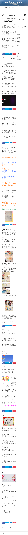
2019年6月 (18, 41)
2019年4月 (18, 42)
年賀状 (3, 415)
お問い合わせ (13, 7)
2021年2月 (18, 38)
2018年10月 (18, 45)
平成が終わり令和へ (6, 330)
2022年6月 (18, 37)
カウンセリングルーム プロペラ (12, 2)
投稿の (18, 56)
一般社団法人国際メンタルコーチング (7, 20)
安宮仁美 (6, 21)
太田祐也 (10, 21)
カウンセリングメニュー (7, 7)
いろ (3, 367)
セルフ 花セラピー (19, 25)
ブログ (17, 7)
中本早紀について (19, 49)
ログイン (18, 55)
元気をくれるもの (5, 113)
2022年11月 (18, 34)
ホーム (2, 7)
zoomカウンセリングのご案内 (20, 19)
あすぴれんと (4, 71)
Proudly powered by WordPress (5, 533)
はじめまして (5, 472)
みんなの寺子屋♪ (7, 150)
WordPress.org (19, 59)
